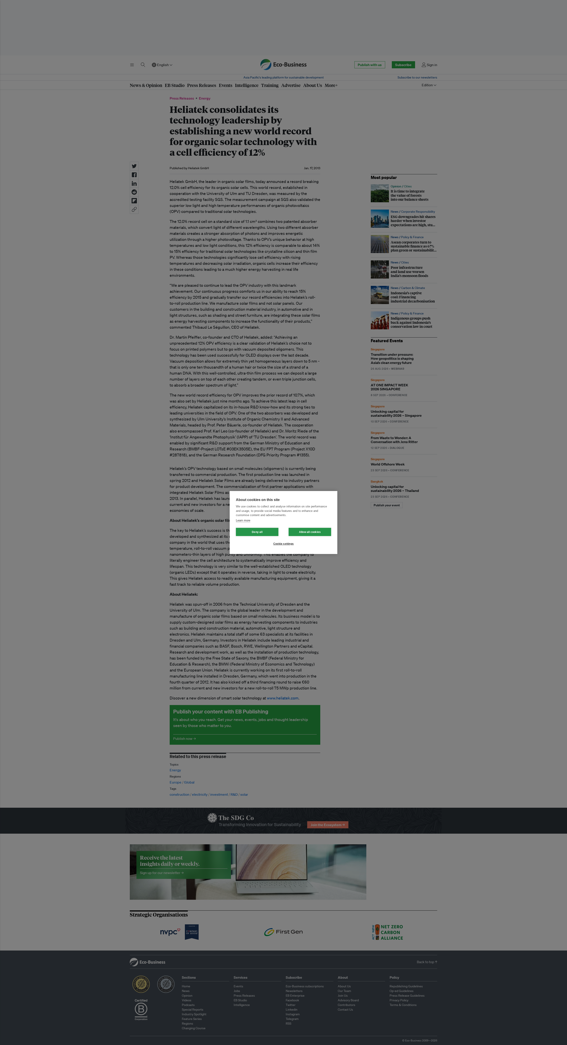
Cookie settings (283, 543)
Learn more (243, 520)
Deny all (257, 532)
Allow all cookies (310, 532)
